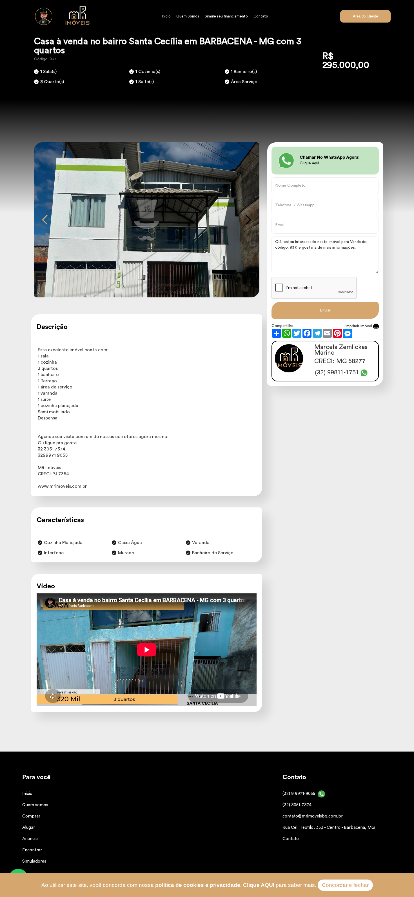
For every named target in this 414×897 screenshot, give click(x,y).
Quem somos (35, 805)
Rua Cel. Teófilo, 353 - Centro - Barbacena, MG (328, 827)
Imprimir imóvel (359, 326)
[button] (45, 219)
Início (166, 16)
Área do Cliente (365, 16)
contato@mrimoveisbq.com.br (312, 816)
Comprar (31, 816)
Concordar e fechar (345, 885)
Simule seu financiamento (226, 16)
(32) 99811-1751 (337, 372)
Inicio (27, 794)
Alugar (28, 827)
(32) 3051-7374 (296, 805)
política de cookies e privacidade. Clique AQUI (214, 885)
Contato (260, 16)
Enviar (325, 310)
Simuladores (34, 861)
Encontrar (32, 850)
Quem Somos (187, 16)
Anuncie (30, 839)
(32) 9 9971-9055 (298, 794)
